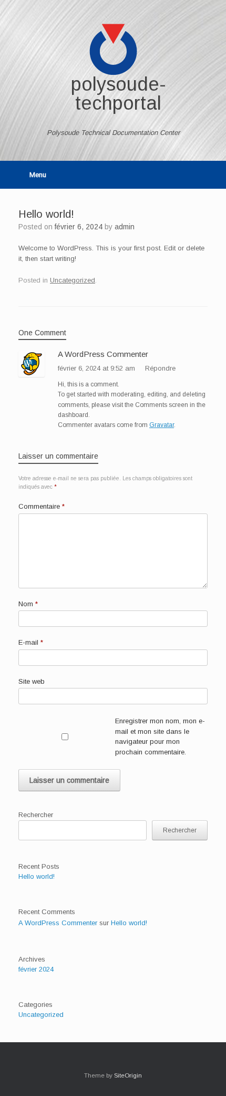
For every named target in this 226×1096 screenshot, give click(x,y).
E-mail (30, 642)
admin (125, 226)
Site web (31, 681)
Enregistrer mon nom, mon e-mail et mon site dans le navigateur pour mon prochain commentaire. (160, 736)
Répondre (160, 368)
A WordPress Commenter (103, 354)
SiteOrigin (128, 1075)
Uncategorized (72, 280)
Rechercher (35, 815)
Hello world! (36, 876)
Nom (28, 604)
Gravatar (161, 425)
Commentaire (41, 506)
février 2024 (36, 969)
